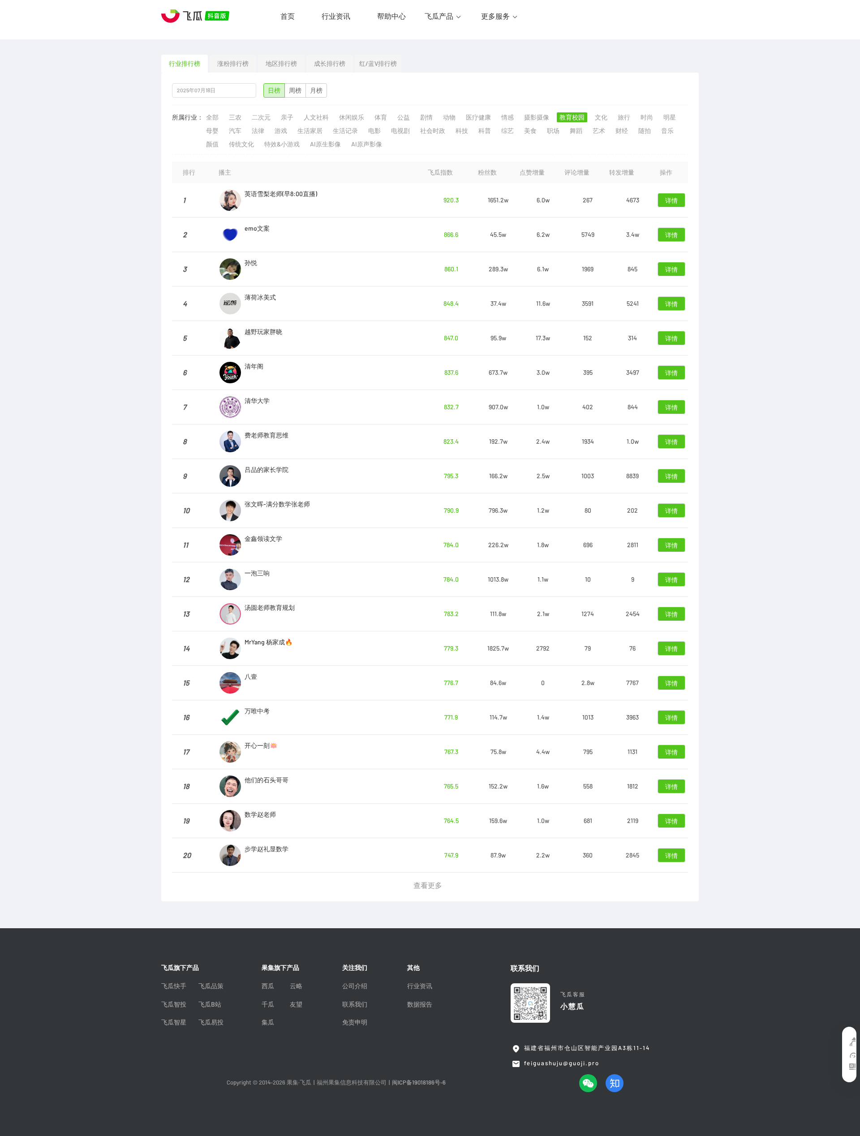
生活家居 (309, 130)
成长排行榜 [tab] (329, 63)
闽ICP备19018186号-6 (419, 1082)
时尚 (647, 117)
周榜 (295, 90)
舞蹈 (576, 130)
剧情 (426, 117)
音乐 (667, 130)
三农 (235, 117)
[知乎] (615, 1083)
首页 (287, 16)
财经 (621, 130)
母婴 (212, 130)
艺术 (599, 130)
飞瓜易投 (211, 1022)
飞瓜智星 (173, 1022)
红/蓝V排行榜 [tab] (378, 63)
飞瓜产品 (439, 16)
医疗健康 (478, 117)
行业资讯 (336, 16)
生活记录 (345, 130)
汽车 (235, 130)
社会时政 (432, 130)
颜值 (212, 144)
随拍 (644, 130)
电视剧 (400, 130)
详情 (671, 200)
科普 (484, 130)
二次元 (261, 117)
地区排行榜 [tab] (281, 63)
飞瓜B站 (209, 1004)
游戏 (281, 130)
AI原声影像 (366, 144)
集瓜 (268, 1022)
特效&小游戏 (282, 144)
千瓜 (268, 1004)
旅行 (624, 117)
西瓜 (268, 986)
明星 (669, 117)
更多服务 (495, 16)
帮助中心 (391, 16)
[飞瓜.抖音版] (197, 16)
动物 (449, 117)
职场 (553, 130)
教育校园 (572, 117)
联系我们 (354, 1004)
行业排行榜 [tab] (184, 63)
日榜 (274, 90)
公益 (403, 117)
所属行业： (187, 117)
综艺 (507, 130)
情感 (507, 117)
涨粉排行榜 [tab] (233, 63)
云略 (296, 986)
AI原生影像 (325, 144)
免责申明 (354, 1022)
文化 (601, 117)
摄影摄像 (536, 117)
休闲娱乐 (351, 117)
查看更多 (427, 885)
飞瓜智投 (173, 1004)
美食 (530, 130)
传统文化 (241, 144)
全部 (212, 117)
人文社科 (316, 117)
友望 (296, 1004)
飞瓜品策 (211, 986)
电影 (374, 130)
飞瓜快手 (173, 986)
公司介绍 (354, 986)
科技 (462, 130)
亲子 (287, 117)
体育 (380, 117)
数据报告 (419, 1004)
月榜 (316, 90)
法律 (258, 130)
